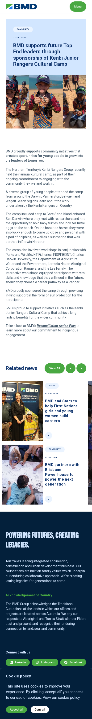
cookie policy (69, 697)
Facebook (76, 662)
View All (54, 368)
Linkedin (20, 662)
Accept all (16, 709)
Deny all (40, 709)
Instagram (47, 662)
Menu (78, 6)
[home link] (21, 6)
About (48, 6)
